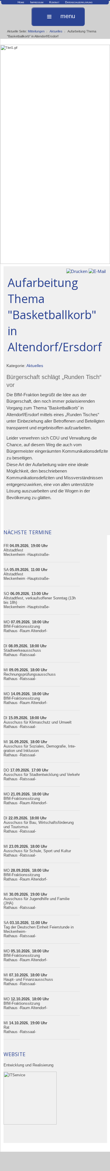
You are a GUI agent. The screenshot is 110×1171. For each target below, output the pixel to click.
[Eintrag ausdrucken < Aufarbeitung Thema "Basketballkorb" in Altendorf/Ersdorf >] (76, 271)
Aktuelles (56, 31)
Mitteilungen (36, 31)
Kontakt (54, 2)
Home (21, 2)
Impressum (36, 2)
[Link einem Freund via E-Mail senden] (97, 271)
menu (67, 16)
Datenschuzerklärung (78, 2)
